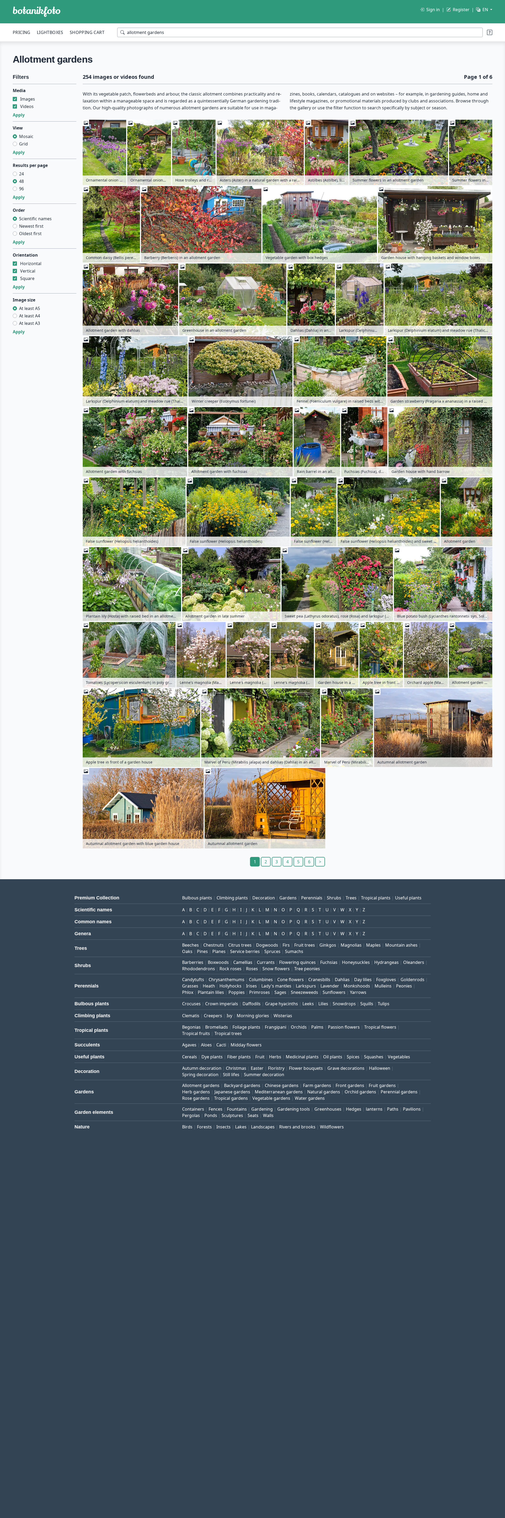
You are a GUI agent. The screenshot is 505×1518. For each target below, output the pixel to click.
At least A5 (29, 308)
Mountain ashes (401, 945)
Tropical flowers (380, 1027)
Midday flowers (246, 1045)
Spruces (272, 951)
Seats (253, 1115)
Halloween (379, 1068)
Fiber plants (239, 1057)
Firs (286, 945)
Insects (223, 1127)
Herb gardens (196, 1092)
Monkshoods (357, 986)
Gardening (262, 1109)
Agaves (189, 1045)
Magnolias (351, 945)
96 (21, 189)
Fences (215, 1109)
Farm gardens (317, 1085)
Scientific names (35, 219)
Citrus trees (240, 945)
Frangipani (275, 1027)
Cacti (221, 1045)
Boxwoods (218, 962)
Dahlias (342, 979)
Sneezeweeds (304, 992)
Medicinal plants (302, 1057)
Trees (351, 898)
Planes (219, 951)
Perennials (311, 898)
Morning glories (253, 1016)
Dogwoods (267, 945)
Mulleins (383, 986)
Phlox (187, 992)
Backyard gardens (242, 1085)
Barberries (192, 962)
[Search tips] (489, 32)
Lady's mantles (276, 986)
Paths (392, 1109)
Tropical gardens (231, 1098)
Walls (268, 1115)
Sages (280, 992)
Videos (27, 106)
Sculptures (232, 1115)
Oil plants (332, 1057)
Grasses (190, 986)
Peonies (404, 986)
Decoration (263, 898)
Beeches (190, 945)
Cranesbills (319, 979)
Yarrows (358, 992)
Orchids (299, 1027)
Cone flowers (290, 979)
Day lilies (363, 979)
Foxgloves (386, 979)
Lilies (323, 1004)
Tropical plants (375, 898)
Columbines (261, 979)
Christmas (236, 1068)
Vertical (27, 271)
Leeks (308, 1004)
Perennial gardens (399, 1092)
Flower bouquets (306, 1068)
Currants (266, 962)
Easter (257, 1068)
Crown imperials (221, 1004)
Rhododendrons (198, 969)
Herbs (275, 1057)
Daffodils (252, 1004)
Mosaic (26, 136)
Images (27, 99)
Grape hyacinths (281, 1004)
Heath (209, 986)
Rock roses (230, 969)
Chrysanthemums (226, 979)
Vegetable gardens (271, 1098)
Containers (193, 1109)
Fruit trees (304, 945)
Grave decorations (346, 1068)
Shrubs (334, 898)
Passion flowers (344, 1027)
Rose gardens (196, 1098)
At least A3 (29, 323)
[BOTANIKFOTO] (36, 11)
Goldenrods (412, 979)
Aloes (206, 1045)
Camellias (242, 962)
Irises (251, 986)
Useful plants (408, 898)
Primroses (259, 992)
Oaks (187, 951)
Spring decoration (200, 1074)
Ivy (229, 1016)
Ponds (210, 1115)
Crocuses (191, 1004)
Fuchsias (328, 962)
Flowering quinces (297, 962)
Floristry (276, 1068)
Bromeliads (216, 1027)
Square (27, 278)
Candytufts (193, 979)
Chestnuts (213, 945)
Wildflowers (332, 1127)
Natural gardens (323, 1092)
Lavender (329, 986)
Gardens (288, 898)
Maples (373, 945)
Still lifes (231, 1074)
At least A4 (29, 316)
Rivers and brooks (297, 1127)
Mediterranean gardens (279, 1092)
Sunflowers (334, 992)
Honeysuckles (356, 962)
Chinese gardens (281, 1085)
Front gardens (350, 1085)
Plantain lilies (211, 992)
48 (21, 181)
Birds (187, 1127)
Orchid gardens (360, 1092)
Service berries (245, 951)
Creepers (213, 1016)
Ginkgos (327, 945)
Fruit (260, 1057)
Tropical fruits (196, 1033)
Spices (353, 1057)
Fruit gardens (382, 1085)
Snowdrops (344, 1004)
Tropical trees (228, 1033)
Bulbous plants (197, 898)
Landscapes (263, 1127)
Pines (202, 951)
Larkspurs (306, 986)
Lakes (241, 1127)
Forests (204, 1127)
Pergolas (191, 1115)
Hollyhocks (230, 986)
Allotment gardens (200, 1085)
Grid (23, 144)
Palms (317, 1027)
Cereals (189, 1057)
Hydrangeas (386, 962)
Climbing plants (232, 898)
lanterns (374, 1109)
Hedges (353, 1109)
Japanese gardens (232, 1092)
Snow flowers (276, 969)
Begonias (191, 1027)
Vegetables (399, 1057)
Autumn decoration (201, 1068)
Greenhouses (327, 1109)
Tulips (383, 1004)
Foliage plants (246, 1027)
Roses (252, 969)
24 (21, 174)
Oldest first (30, 233)
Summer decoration (264, 1074)
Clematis (190, 1016)
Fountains (237, 1109)
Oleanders (413, 962)
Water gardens (310, 1098)
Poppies (237, 992)
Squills (366, 1004)
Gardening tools (293, 1109)
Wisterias (283, 1016)
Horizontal (30, 263)
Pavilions (412, 1109)
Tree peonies (307, 969)
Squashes (373, 1057)
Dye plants (212, 1057)
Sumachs (294, 951)
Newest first (31, 226)
